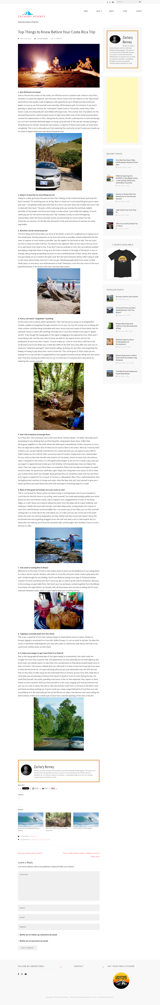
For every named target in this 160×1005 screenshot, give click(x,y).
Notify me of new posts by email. (34, 941)
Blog (98, 11)
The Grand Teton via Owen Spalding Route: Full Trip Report (125, 310)
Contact (139, 11)
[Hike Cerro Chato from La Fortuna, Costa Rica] (58, 819)
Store (125, 11)
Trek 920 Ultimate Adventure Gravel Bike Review (126, 372)
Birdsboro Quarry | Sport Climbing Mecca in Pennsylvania (125, 341)
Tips (43, 839)
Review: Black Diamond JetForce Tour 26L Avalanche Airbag (126, 326)
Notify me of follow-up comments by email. (38, 934)
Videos (111, 11)
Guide (40, 839)
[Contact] (79, 980)
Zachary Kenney (32, 16)
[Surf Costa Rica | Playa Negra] (86, 819)
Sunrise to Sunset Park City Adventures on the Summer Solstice (126, 196)
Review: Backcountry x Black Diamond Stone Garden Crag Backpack (126, 357)
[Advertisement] (122, 110)
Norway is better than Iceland (30, 853)
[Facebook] (107, 2)
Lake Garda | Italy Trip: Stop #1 (126, 211)
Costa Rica (32, 836)
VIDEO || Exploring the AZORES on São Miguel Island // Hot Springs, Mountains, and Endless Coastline (126, 179)
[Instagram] (110, 2)
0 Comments (58, 38)
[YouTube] (113, 2)
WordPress (109, 997)
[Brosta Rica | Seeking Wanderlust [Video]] (30, 819)
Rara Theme (92, 997)
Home (86, 11)
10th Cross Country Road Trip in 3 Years (127, 224)
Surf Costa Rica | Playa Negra (82, 828)
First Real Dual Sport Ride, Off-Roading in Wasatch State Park (127, 162)
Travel (48, 839)
